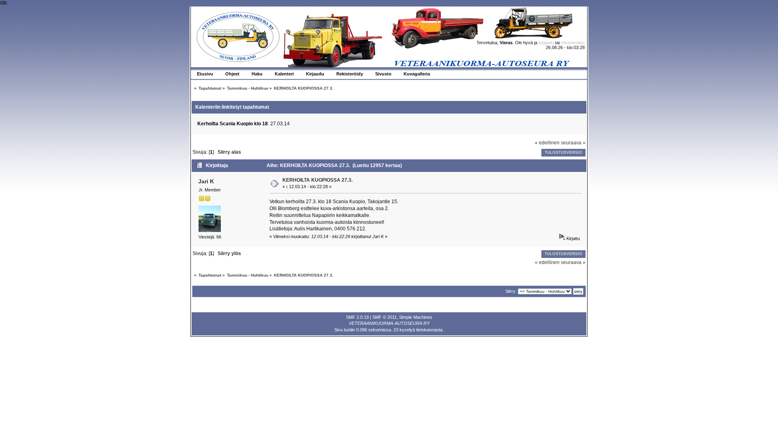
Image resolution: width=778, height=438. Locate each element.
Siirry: (511, 291)
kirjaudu (546, 42)
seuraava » (573, 143)
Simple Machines (415, 317)
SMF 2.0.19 (357, 317)
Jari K (206, 181)
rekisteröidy (572, 42)
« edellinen (547, 143)
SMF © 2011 (384, 317)
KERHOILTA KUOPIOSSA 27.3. (317, 180)
